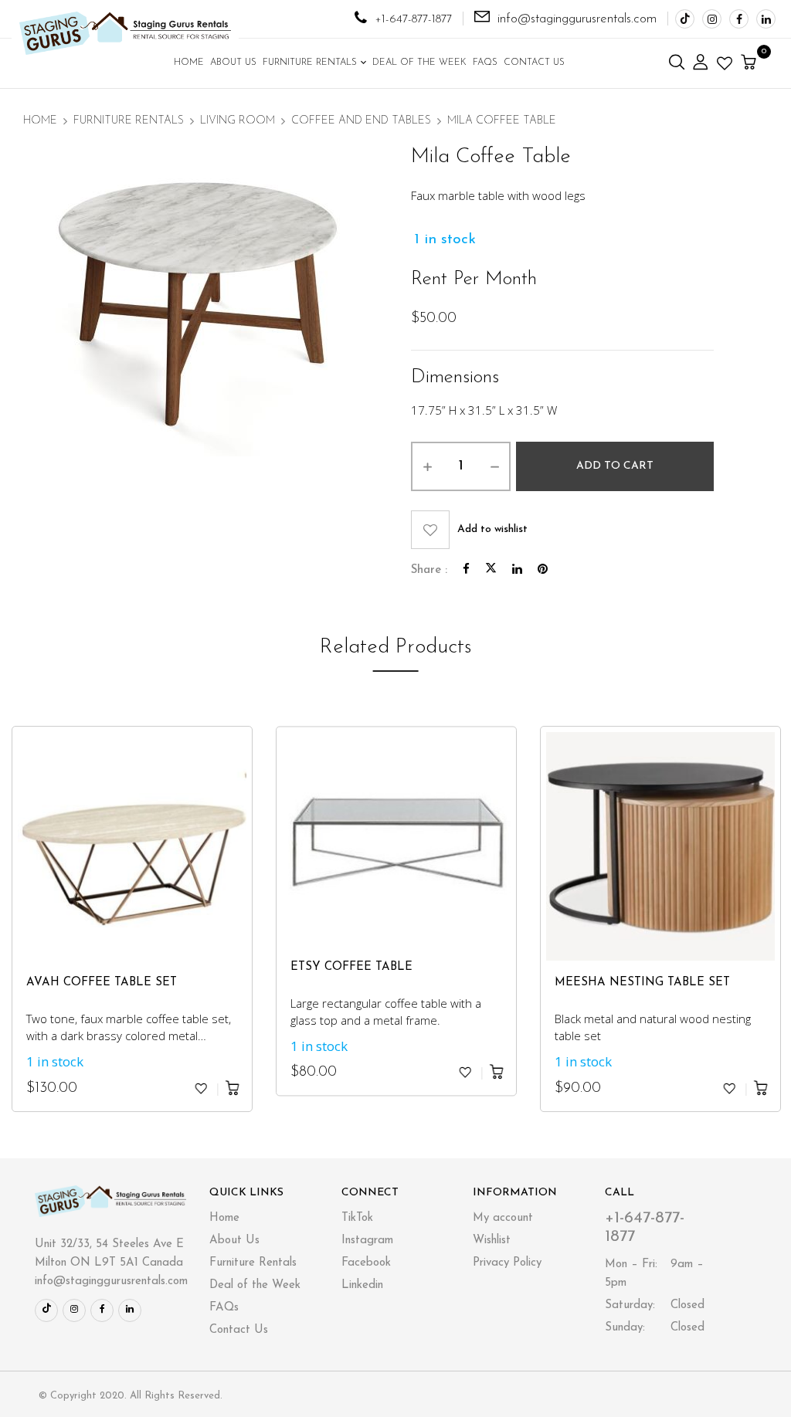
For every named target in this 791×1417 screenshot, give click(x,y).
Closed (654, 1305)
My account (503, 1218)
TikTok (357, 1218)
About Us (234, 1240)
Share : (429, 570)
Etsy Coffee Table (351, 967)
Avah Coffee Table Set (101, 982)
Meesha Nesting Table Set (642, 982)
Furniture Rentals (128, 121)
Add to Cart (615, 466)
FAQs (224, 1308)
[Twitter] (491, 570)
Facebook (366, 1263)
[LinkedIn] (517, 570)
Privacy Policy (507, 1263)
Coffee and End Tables (361, 121)
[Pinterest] (543, 570)
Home (40, 121)
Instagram (367, 1240)
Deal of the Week (254, 1285)
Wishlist (492, 1240)
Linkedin (362, 1285)
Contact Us (238, 1330)
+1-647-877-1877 (413, 19)
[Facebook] (466, 570)
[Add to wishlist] (201, 1088)
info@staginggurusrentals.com (577, 18)
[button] (750, 64)
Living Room (237, 121)
